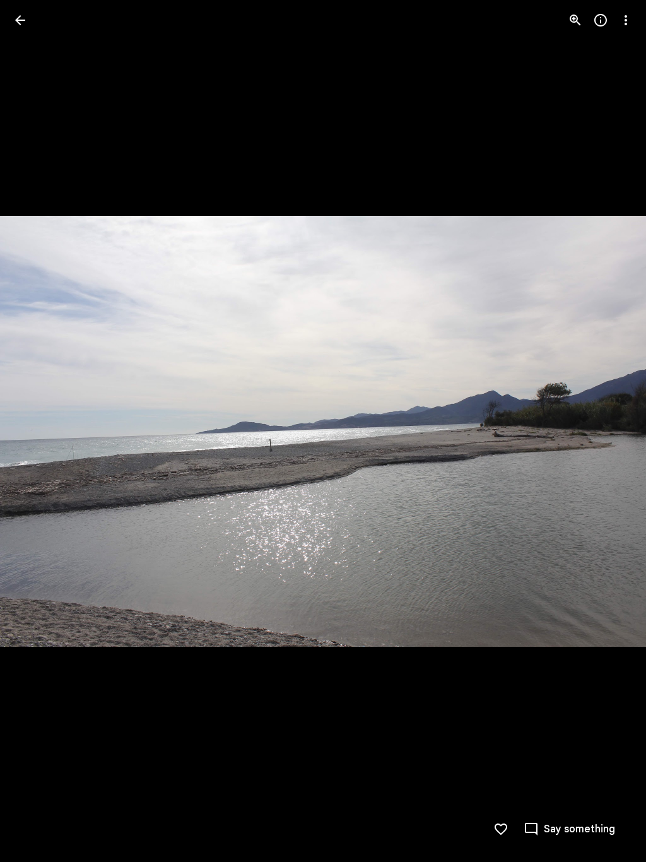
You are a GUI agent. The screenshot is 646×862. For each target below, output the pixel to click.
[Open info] (600, 20)
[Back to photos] (20, 20)
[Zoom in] (575, 20)
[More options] (625, 20)
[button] (35, 431)
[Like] (500, 829)
